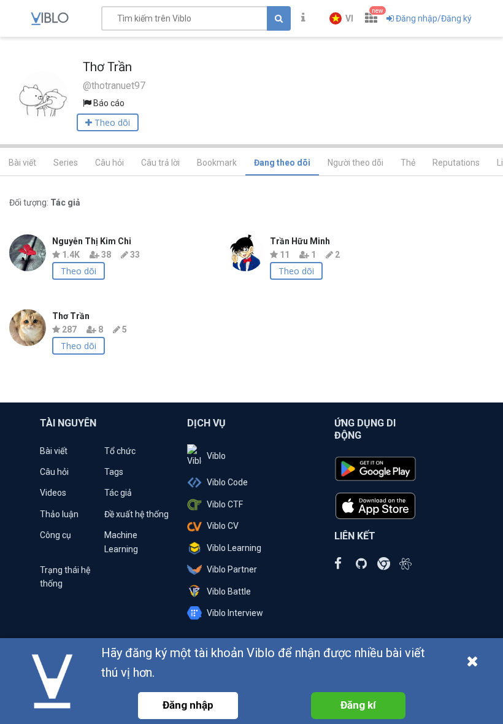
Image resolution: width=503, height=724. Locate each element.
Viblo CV (223, 526)
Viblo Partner (232, 569)
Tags (113, 472)
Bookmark (217, 163)
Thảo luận (59, 514)
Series (65, 163)
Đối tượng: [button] (44, 202)
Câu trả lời (160, 163)
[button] (341, 18)
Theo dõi (78, 271)
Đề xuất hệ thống (136, 514)
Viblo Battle (229, 591)
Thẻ (408, 163)
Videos (53, 493)
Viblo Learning (234, 548)
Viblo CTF (225, 504)
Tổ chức (120, 451)
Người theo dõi (355, 163)
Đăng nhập (188, 705)
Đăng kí (358, 705)
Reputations (456, 163)
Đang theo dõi (282, 163)
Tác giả (118, 493)
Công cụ (55, 535)
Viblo (216, 456)
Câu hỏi (109, 163)
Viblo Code (227, 482)
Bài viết (22, 163)
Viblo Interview (235, 613)
